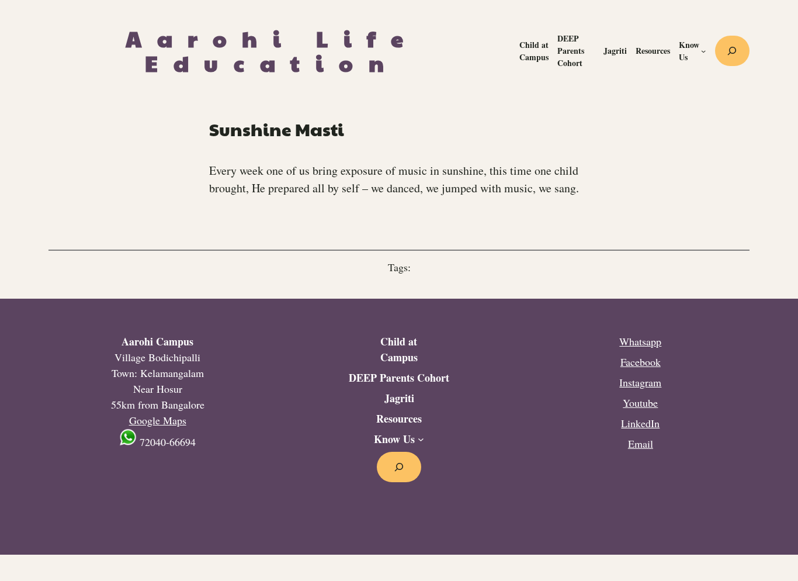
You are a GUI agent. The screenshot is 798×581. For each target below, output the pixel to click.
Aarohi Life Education (272, 50)
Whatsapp (640, 341)
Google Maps (157, 420)
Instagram (640, 382)
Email (640, 444)
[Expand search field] (732, 51)
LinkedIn (640, 423)
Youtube (640, 403)
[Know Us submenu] (703, 51)
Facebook (640, 362)
